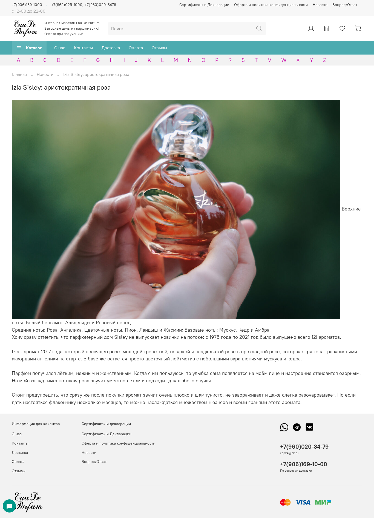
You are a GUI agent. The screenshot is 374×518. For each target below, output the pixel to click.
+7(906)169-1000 (27, 4)
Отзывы (159, 47)
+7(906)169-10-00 (303, 464)
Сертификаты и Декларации (204, 4)
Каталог (34, 47)
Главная (19, 74)
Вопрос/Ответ (344, 4)
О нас (59, 47)
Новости (320, 4)
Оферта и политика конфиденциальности (271, 4)
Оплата (136, 47)
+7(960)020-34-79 (304, 446)
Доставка (111, 47)
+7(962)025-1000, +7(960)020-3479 (83, 4)
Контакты (83, 47)
